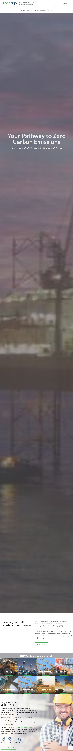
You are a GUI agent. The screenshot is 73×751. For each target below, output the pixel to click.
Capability (17, 7)
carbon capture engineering (60, 636)
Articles (25, 7)
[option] (36, 313)
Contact (33, 7)
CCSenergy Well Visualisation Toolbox (51, 7)
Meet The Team (8, 747)
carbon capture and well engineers (19, 727)
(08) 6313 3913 (67, 3)
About (9, 7)
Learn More (36, 159)
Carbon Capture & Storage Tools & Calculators (36, 10)
